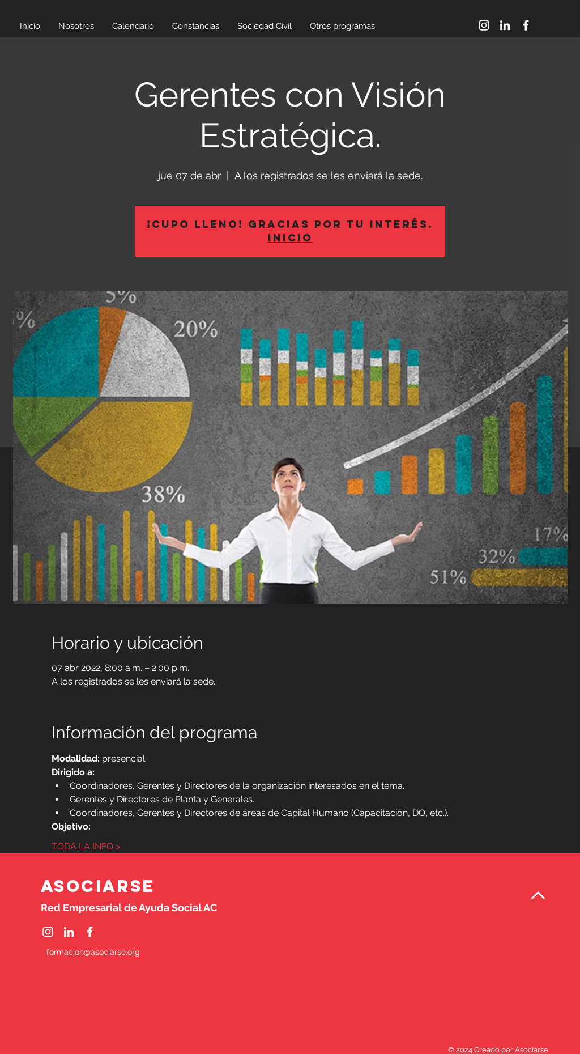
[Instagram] (484, 25)
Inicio (290, 237)
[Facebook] (526, 25)
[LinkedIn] (505, 25)
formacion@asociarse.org (93, 952)
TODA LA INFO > (86, 846)
